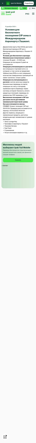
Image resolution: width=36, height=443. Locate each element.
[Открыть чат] (5, 436)
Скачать (18, 160)
